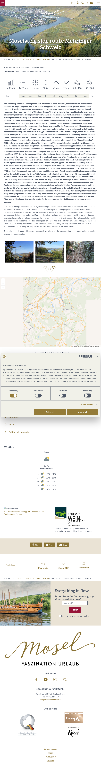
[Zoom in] (3, 280)
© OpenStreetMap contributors (90, 346)
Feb (15, 96)
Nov (85, 96)
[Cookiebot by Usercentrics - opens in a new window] (81, 356)
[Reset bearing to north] (3, 287)
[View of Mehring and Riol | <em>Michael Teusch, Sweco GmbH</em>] (49, 252)
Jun (46, 96)
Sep (69, 96)
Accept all (82, 412)
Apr (31, 96)
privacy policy (83, 616)
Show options (87, 405)
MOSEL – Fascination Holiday (29, 59)
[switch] (38, 396)
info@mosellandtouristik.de (50, 699)
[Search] (82, 3)
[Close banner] (97, 356)
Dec (93, 96)
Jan (7, 96)
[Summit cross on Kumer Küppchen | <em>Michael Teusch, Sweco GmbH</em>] (19, 252)
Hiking (46, 59)
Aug (61, 96)
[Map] (50, 312)
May (39, 96)
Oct (77, 96)
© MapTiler (76, 346)
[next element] (53, 269)
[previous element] (46, 269)
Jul (53, 96)
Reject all (50, 412)
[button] (2, 3)
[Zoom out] (3, 284)
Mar (23, 96)
